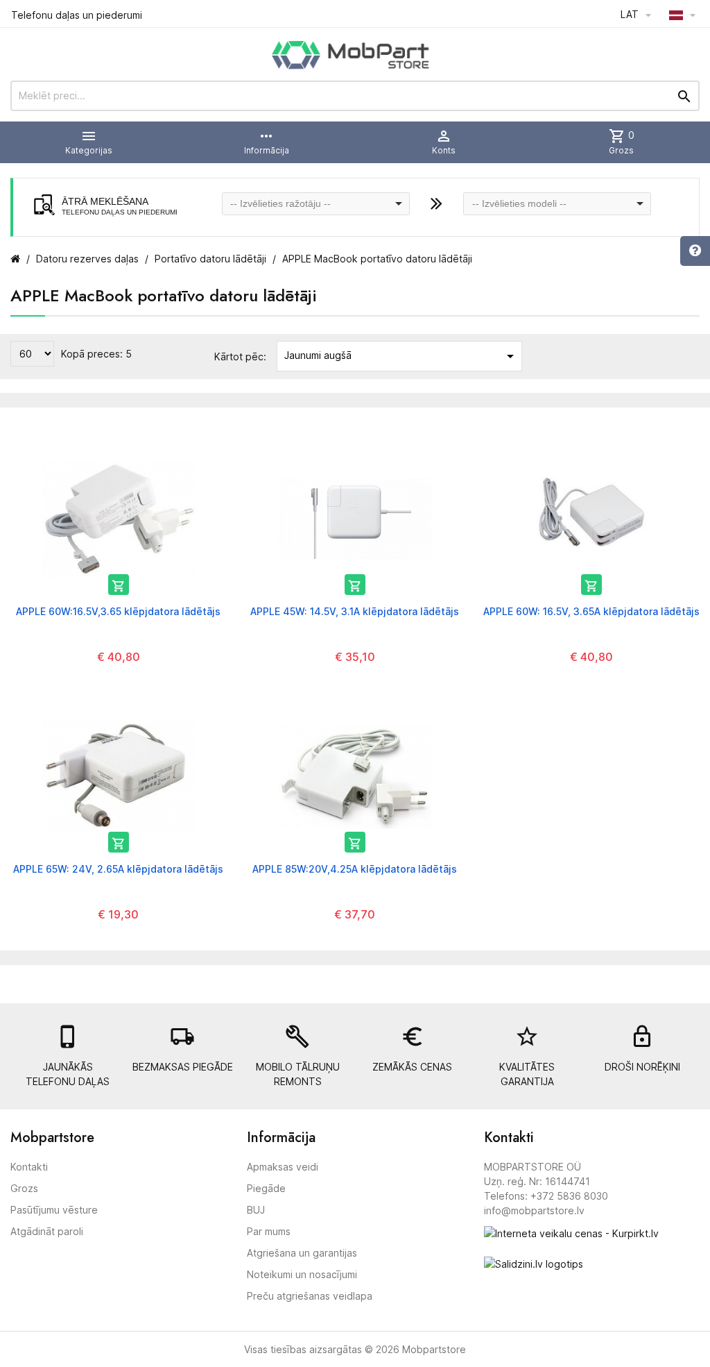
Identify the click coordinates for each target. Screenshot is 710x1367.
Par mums (269, 1231)
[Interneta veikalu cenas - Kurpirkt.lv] (571, 1232)
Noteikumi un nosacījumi (302, 1274)
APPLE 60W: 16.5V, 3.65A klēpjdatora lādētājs (591, 611)
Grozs (24, 1188)
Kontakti (29, 1167)
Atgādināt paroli (46, 1231)
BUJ (256, 1210)
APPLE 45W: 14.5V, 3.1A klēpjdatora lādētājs (354, 611)
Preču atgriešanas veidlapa (309, 1296)
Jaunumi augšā (401, 356)
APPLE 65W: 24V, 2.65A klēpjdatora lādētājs (118, 869)
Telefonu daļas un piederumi (76, 15)
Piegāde (266, 1188)
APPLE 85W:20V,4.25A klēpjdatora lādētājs (354, 869)
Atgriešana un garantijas (302, 1253)
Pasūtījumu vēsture (54, 1210)
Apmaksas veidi (282, 1167)
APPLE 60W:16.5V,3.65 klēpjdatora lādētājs (118, 611)
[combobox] (316, 203)
